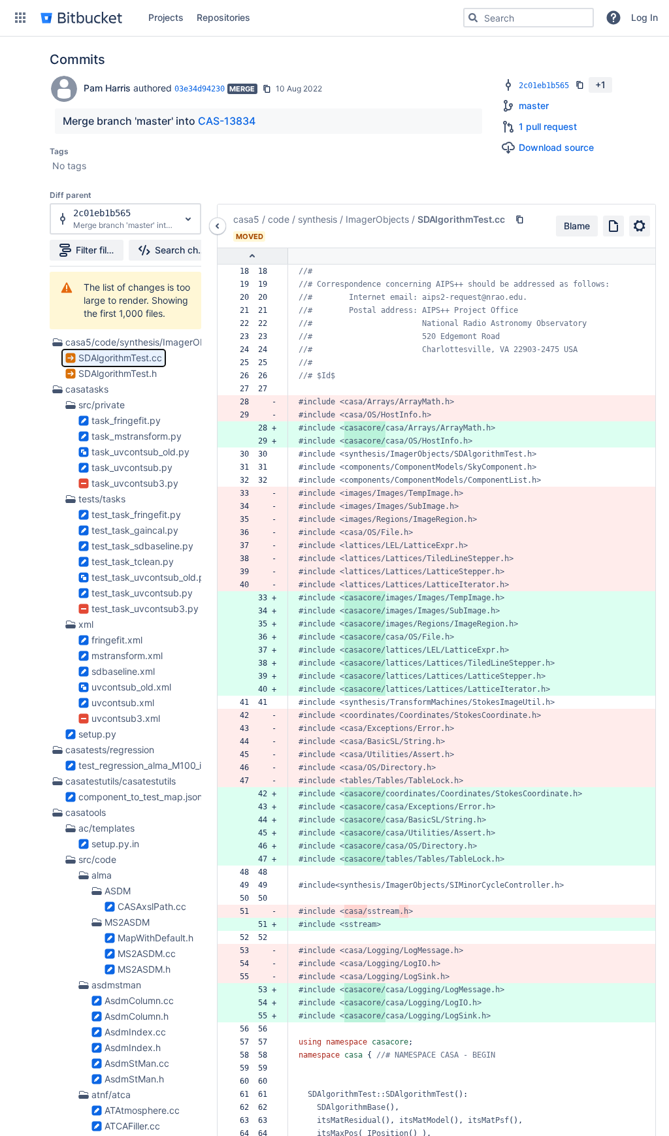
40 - (255, 584)
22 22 (255, 323)
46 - (255, 767)
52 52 (255, 937)
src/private (101, 404)
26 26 (255, 375)
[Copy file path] (519, 219)
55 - (255, 976)
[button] (20, 18)
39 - (255, 571)
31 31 (255, 467)
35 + (255, 623)
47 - (255, 780)
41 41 (255, 702)
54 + (255, 1002)
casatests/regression (109, 749)
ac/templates (106, 828)
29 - (255, 414)
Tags (59, 151)
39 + (255, 676)
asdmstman (116, 984)
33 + (255, 597)
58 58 (255, 1055)
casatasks (86, 389)
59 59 (255, 1068)
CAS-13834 (226, 120)
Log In (644, 17)
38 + (255, 663)
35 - (255, 519)
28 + (255, 427)
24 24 (255, 349)
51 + (255, 924)
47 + (255, 859)
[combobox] (528, 17)
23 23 (255, 336)
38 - (255, 558)
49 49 (255, 885)
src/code (97, 859)
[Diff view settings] (639, 226)
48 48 (255, 872)
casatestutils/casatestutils (120, 781)
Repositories (223, 17)
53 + (255, 989)
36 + (255, 636)
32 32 (255, 480)
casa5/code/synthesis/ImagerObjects (145, 342)
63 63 (255, 1120)
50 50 (255, 898)
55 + (255, 1015)
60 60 (255, 1081)
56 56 (255, 1028)
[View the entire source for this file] (613, 226)
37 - (255, 545)
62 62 (255, 1107)
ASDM (118, 890)
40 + (255, 689)
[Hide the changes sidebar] (217, 226)
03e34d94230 (199, 88)
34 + (255, 610)
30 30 (255, 454)
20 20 (255, 297)
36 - (255, 532)
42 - (255, 715)
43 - (255, 728)
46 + (255, 846)
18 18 (255, 271)
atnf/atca (111, 1094)
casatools (85, 812)
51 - (255, 911)
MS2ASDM (127, 922)
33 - (255, 493)
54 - (255, 963)
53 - (255, 950)
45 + (255, 832)
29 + (255, 441)
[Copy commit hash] (266, 89)
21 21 (255, 310)
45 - (255, 754)
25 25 (255, 362)
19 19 (255, 284)
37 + (255, 650)
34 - (255, 506)
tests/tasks (101, 498)
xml (85, 624)
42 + (255, 793)
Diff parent (70, 195)
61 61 (255, 1094)
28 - (255, 401)
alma (101, 875)
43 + (255, 806)
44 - (255, 741)
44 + (255, 819)
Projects (166, 17)
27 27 (255, 388)
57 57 (255, 1042)
